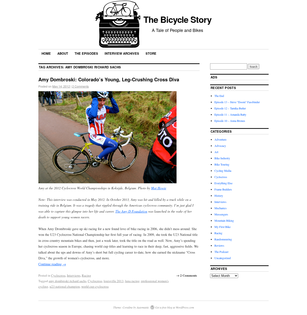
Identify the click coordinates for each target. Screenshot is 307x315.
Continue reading (52, 264)
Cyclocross (58, 275)
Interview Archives (122, 53)
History (218, 195)
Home (46, 53)
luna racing (132, 281)
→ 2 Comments (186, 275)
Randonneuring (223, 239)
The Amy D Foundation (131, 211)
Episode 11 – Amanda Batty (230, 114)
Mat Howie (158, 188)
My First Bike (222, 227)
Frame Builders (223, 189)
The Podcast (221, 252)
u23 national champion (65, 286)
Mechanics (220, 208)
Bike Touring (221, 164)
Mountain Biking (224, 220)
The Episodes (86, 53)
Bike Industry (222, 158)
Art (216, 152)
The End (219, 96)
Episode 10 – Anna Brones (229, 121)
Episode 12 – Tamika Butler (230, 108)
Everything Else (223, 183)
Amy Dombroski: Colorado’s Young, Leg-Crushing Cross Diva (108, 79)
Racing (86, 275)
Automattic (143, 307)
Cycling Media (222, 170)
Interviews (73, 275)
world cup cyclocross (95, 286)
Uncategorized (222, 258)
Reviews (219, 245)
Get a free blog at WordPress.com (174, 307)
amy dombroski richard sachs (67, 281)
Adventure (220, 139)
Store (151, 53)
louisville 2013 (114, 281)
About (62, 53)
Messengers (221, 214)
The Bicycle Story (177, 19)
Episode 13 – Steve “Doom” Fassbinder (237, 102)
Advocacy (220, 146)
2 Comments (80, 86)
